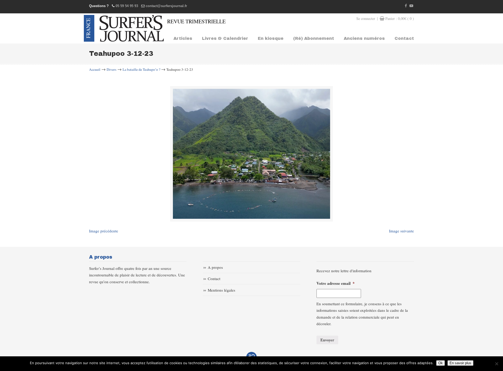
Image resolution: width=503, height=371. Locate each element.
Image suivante (401, 230)
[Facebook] (406, 6)
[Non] (496, 363)
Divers (111, 69)
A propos (215, 267)
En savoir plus (460, 363)
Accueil (94, 69)
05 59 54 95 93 (127, 6)
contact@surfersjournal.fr (166, 6)
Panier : (399, 18)
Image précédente (103, 230)
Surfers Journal (132, 28)
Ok (440, 363)
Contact (214, 278)
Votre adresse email (335, 283)
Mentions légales (221, 290)
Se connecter (365, 18)
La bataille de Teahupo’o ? (141, 69)
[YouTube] (411, 6)
